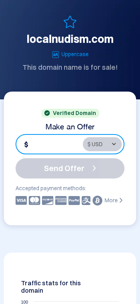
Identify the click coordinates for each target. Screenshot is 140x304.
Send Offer (64, 168)
